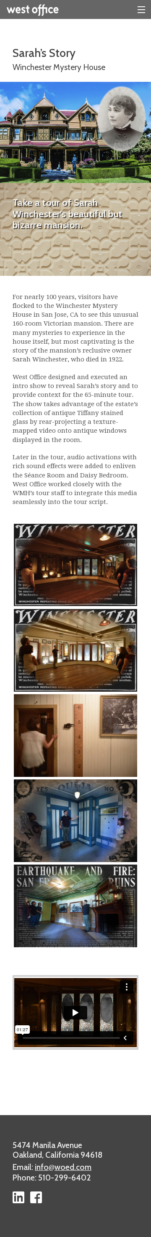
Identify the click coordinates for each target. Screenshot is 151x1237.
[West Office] (75, 9)
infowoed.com (63, 1167)
